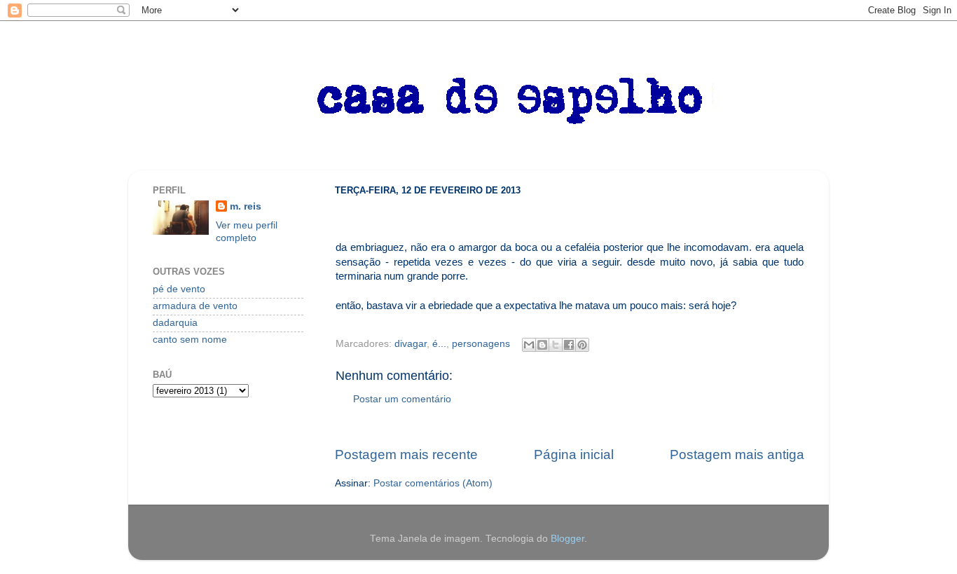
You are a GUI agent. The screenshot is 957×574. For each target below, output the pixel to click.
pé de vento (179, 289)
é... (439, 344)
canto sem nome (190, 339)
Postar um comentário (402, 399)
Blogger (567, 538)
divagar (410, 344)
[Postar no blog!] (542, 345)
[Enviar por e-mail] (529, 345)
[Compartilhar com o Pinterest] (582, 345)
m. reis (245, 206)
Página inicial (574, 454)
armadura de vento (195, 306)
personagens (481, 344)
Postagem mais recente (406, 454)
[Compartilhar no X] (556, 345)
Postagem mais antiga (737, 454)
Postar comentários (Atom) (433, 483)
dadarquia (175, 322)
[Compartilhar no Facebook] (569, 345)
